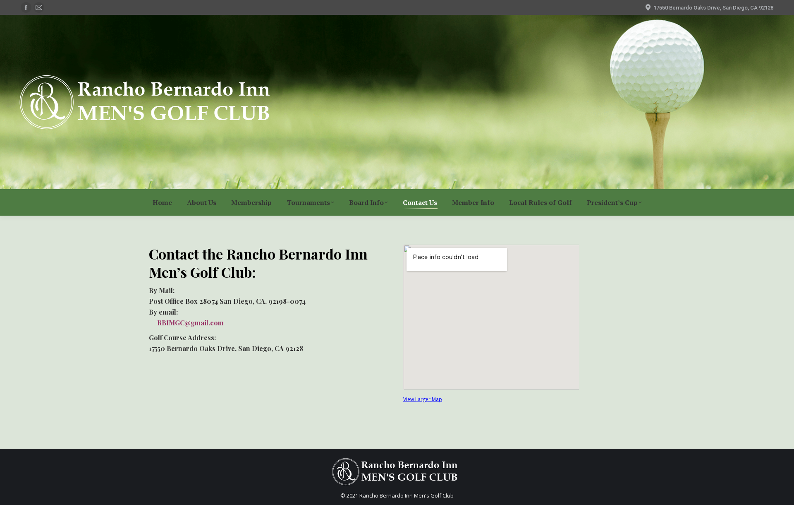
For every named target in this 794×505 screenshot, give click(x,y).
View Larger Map (422, 399)
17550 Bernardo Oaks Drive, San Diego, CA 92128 (713, 8)
